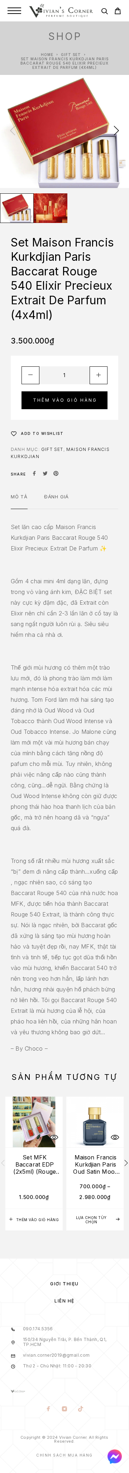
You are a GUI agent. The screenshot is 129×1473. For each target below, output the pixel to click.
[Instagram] (65, 1409)
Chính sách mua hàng (64, 1455)
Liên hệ (64, 1301)
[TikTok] (81, 1409)
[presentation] (12, 131)
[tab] (19, 501)
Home (47, 54)
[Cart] (117, 11)
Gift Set (71, 54)
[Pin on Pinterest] (56, 474)
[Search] (104, 12)
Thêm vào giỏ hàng (65, 400)
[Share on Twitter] (45, 474)
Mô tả (19, 496)
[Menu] (14, 10)
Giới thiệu (64, 1283)
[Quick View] (54, 1137)
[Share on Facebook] (34, 474)
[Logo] (61, 11)
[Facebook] (48, 1409)
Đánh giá (56, 496)
